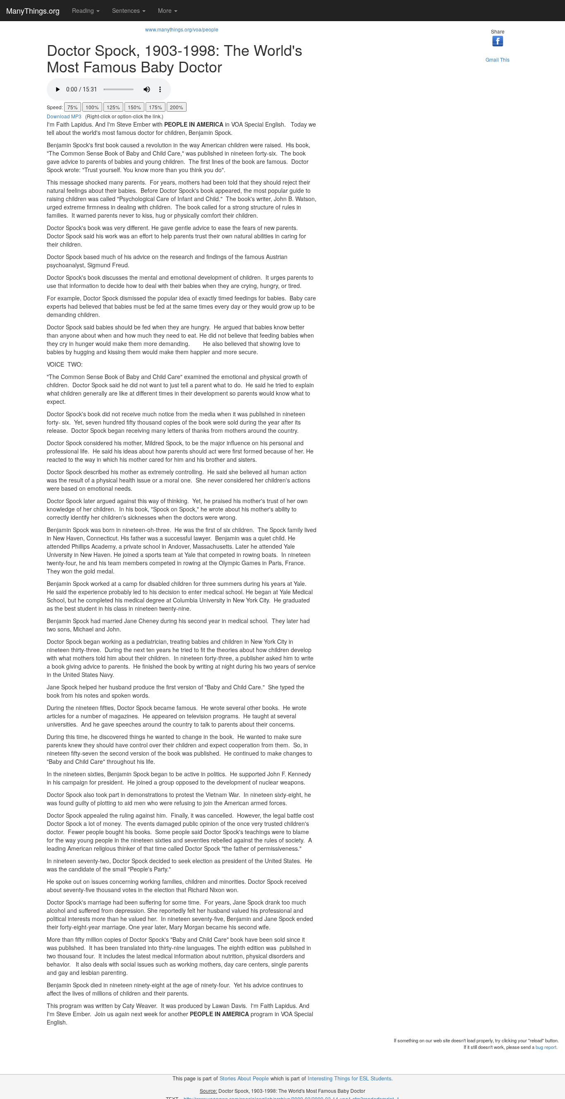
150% (134, 106)
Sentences (126, 10)
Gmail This (498, 59)
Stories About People (244, 1078)
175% (155, 106)
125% (113, 106)
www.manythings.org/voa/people (181, 29)
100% (92, 106)
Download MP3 (64, 116)
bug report (546, 1047)
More (165, 10)
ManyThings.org (33, 10)
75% (72, 106)
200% (176, 106)
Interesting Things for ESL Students (349, 1078)
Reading (84, 10)
